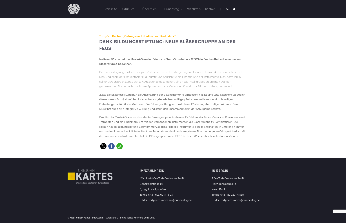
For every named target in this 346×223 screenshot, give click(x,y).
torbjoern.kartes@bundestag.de (240, 200)
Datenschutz (111, 218)
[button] (103, 146)
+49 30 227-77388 (233, 194)
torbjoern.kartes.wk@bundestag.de (170, 200)
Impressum (97, 218)
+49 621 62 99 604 (161, 194)
